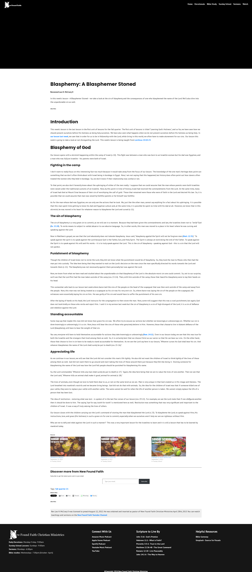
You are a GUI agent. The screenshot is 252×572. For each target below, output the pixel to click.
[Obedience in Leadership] (125, 446)
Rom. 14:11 (148, 334)
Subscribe (144, 481)
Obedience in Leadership (108, 457)
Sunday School (225, 4)
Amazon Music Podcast (102, 536)
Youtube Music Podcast (102, 547)
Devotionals (200, 4)
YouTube (95, 551)
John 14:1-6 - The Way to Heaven (150, 554)
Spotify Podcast (98, 544)
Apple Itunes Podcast (101, 540)
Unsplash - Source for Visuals (208, 540)
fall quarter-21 (61, 489)
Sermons (237, 4)
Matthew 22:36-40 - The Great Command (153, 547)
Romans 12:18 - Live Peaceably (149, 551)
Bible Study (212, 4)
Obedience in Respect (56, 457)
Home (190, 4)
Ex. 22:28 (55, 226)
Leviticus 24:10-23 (143, 140)
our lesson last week (59, 136)
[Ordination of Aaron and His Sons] (175, 446)
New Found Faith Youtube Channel (92, 515)
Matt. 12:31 (188, 236)
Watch (245, 4)
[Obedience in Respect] (74, 446)
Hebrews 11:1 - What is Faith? (149, 540)
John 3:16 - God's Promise (147, 536)
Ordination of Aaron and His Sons (161, 457)
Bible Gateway (202, 536)
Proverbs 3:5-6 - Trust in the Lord (150, 544)
